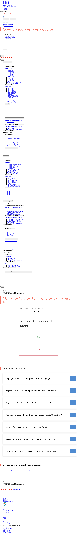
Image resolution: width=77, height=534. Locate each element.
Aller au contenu (6, 1)
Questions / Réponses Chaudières (13, 116)
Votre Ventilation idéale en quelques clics (14, 248)
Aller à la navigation (6, 2)
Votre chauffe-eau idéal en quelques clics (14, 172)
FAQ (4, 513)
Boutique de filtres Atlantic (12, 237)
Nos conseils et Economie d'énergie (9, 510)
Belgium (4, 517)
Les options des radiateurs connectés (13, 266)
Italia (3, 519)
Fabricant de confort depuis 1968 (8, 5)
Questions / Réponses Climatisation (13, 123)
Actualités (4, 498)
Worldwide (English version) (8, 523)
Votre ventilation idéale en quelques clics (14, 236)
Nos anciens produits (6, 497)
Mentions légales (6, 529)
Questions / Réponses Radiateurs (13, 83)
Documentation (5, 511)
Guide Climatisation (10, 122)
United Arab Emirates (6, 522)
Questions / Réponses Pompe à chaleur (14, 102)
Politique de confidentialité (7, 530)
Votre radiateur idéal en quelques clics (14, 82)
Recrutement (5, 500)
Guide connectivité (10, 259)
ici (43, 312)
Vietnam (4, 518)
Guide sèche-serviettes (11, 153)
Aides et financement (6, 509)
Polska (4, 520)
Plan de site (5, 527)
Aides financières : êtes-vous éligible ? (14, 101)
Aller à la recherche (6, 3)
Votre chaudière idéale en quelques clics (14, 115)
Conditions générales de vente (8, 501)
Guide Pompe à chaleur (11, 100)
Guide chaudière (10, 114)
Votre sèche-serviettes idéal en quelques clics (15, 146)
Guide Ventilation (10, 235)
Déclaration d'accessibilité (7, 528)
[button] (7, 62)
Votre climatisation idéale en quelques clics (14, 129)
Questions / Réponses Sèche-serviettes (14, 154)
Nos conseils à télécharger (7, 512)
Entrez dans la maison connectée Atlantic (14, 260)
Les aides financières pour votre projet (9, 6)
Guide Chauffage (10, 81)
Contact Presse (5, 499)
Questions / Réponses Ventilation (13, 249)
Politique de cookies (6, 531)
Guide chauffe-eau (10, 171)
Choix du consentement (7, 532)
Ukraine (4, 521)
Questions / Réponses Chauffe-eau (13, 173)
